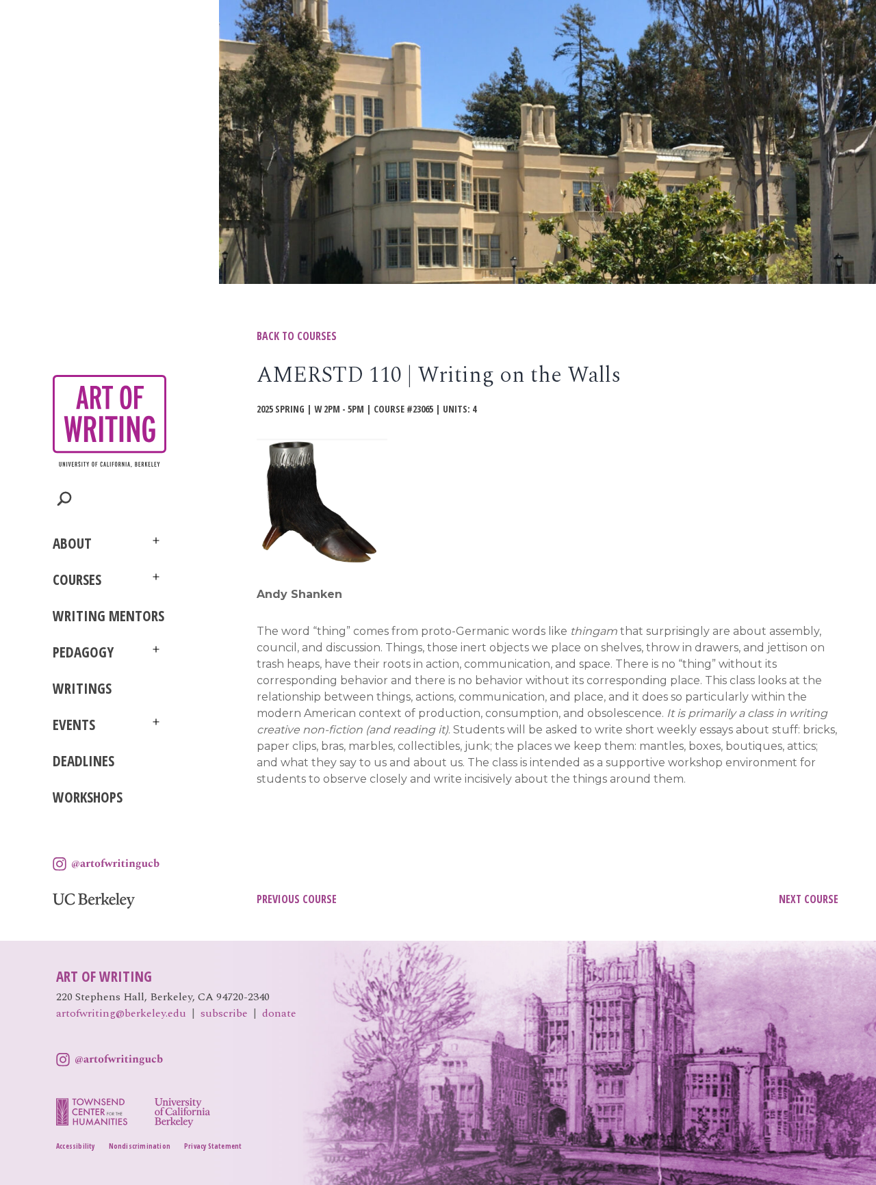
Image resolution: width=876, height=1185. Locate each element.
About (72, 543)
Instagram (106, 864)
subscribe (224, 1013)
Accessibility (75, 1146)
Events (74, 724)
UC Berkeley (94, 900)
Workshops (88, 797)
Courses (77, 579)
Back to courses (297, 335)
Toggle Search (65, 499)
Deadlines (83, 760)
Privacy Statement (213, 1146)
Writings (82, 688)
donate (279, 1013)
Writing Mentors (108, 615)
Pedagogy (83, 652)
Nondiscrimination (139, 1146)
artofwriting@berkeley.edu (121, 1013)
